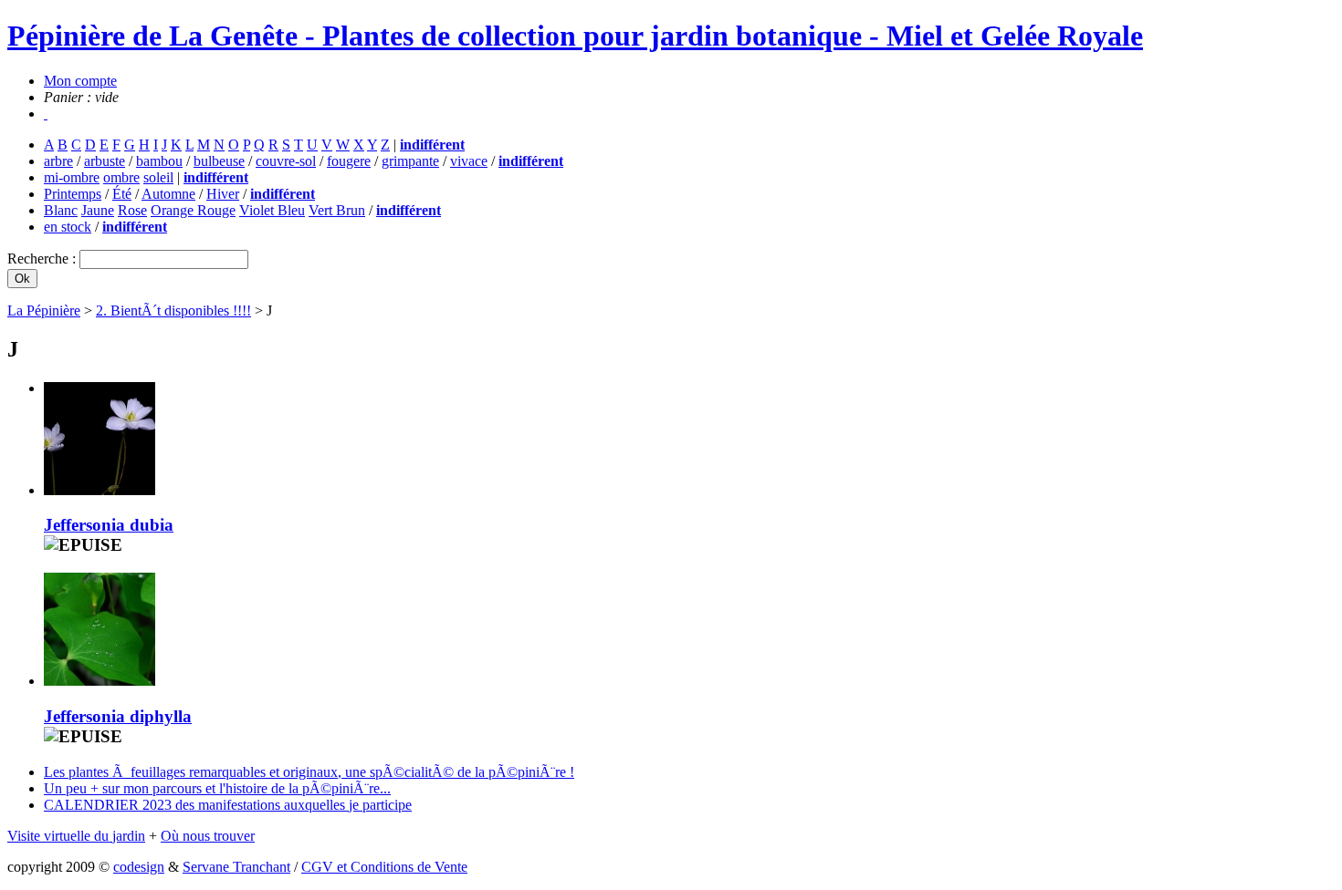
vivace (469, 161)
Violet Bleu (272, 210)
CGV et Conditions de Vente (384, 866)
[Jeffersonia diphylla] (99, 680)
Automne (168, 194)
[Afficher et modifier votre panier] (45, 113)
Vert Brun (337, 210)
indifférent (432, 144)
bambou (159, 161)
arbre (58, 161)
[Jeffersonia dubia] (99, 490)
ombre (121, 177)
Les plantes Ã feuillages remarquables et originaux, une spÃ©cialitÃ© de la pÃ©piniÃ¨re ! (309, 772)
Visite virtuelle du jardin (76, 835)
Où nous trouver (208, 835)
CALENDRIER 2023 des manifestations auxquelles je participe (228, 804)
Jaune (97, 210)
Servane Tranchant (236, 866)
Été (121, 194)
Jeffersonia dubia (108, 524)
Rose (132, 210)
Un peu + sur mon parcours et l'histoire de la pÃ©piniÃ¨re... (217, 788)
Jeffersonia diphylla (118, 716)
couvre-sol (286, 161)
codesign (138, 866)
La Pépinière (43, 310)
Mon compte (80, 80)
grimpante (410, 161)
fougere (349, 161)
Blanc (61, 210)
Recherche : (43, 258)
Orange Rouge (193, 210)
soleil (158, 177)
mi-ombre (72, 177)
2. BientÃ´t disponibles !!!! (173, 310)
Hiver (222, 194)
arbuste (104, 161)
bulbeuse (219, 161)
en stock (67, 226)
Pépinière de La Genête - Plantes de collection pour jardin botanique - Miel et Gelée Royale (575, 35)
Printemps (72, 194)
